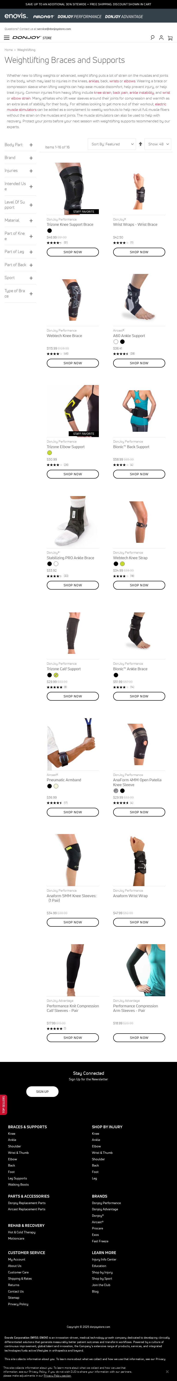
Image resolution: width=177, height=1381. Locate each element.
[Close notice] (167, 1372)
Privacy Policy (18, 1304)
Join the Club (101, 1285)
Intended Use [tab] (15, 186)
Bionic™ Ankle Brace (130, 668)
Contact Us (16, 1291)
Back (11, 1165)
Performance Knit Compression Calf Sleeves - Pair (73, 1008)
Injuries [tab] (11, 170)
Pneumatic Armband (64, 779)
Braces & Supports (27, 1126)
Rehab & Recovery (26, 1225)
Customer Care (18, 1272)
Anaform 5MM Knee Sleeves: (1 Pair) (72, 898)
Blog (95, 1291)
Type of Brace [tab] (15, 293)
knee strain (102, 92)
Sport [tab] (10, 277)
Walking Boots (18, 1184)
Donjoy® (98, 1216)
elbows (129, 81)
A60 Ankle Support (129, 335)
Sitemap (13, 1298)
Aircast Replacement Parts (26, 1209)
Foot (11, 1172)
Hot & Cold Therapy (21, 1232)
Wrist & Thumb (18, 1153)
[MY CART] (170, 38)
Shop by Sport (102, 1278)
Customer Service (26, 1252)
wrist (166, 92)
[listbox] (72, 231)
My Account (16, 1259)
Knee (11, 1133)
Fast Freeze (100, 1241)
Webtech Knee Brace (64, 335)
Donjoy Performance (106, 1203)
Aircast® (97, 1222)
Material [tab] (12, 220)
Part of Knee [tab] (15, 236)
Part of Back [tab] (15, 264)
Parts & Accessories (28, 1196)
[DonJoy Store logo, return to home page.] (32, 37)
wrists (114, 81)
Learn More (104, 1252)
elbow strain (21, 98)
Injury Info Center (104, 1259)
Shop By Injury (107, 1126)
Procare (97, 1228)
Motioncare (16, 1238)
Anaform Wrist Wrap (130, 895)
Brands (99, 1196)
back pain (120, 92)
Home (9, 50)
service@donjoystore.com (54, 29)
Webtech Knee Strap (130, 557)
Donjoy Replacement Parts (27, 1203)
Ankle (12, 1140)
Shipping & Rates (20, 1278)
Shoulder (14, 1146)
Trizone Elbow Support (66, 446)
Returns (13, 1285)
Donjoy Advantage (105, 1209)
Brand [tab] (10, 157)
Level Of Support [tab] (15, 204)
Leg (94, 1178)
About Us (14, 1266)
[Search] (154, 37)
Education (99, 1266)
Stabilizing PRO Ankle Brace (70, 557)
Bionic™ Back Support (131, 446)
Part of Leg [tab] (14, 251)
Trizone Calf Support (64, 668)
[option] (49, 230)
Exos (95, 1235)
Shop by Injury (102, 1272)
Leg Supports (17, 1178)
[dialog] (88, 1371)
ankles (94, 81)
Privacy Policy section (57, 1376)
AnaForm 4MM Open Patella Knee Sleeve (137, 782)
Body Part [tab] (14, 144)
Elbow (12, 1159)
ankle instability (142, 92)
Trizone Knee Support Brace (70, 224)
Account (161, 37)
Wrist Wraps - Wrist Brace (135, 224)
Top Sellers (4, 1104)
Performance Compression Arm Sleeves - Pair (135, 1008)
